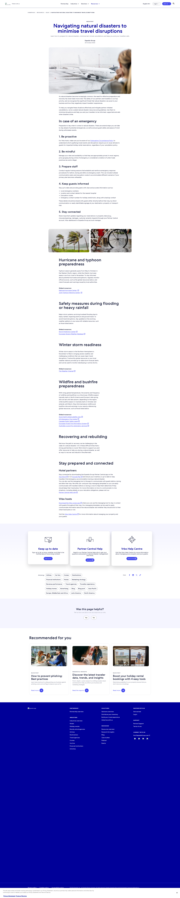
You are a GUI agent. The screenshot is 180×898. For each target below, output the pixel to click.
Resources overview (108, 729)
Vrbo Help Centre (71, 514)
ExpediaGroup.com (142, 735)
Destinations (76, 575)
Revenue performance (54, 584)
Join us (165, 4)
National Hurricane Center (68, 290)
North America (89, 593)
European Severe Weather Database (71, 334)
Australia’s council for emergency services (73, 426)
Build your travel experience (111, 717)
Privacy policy (32, 887)
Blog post (81, 588)
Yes (86, 618)
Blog (73, 588)
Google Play (76, 477)
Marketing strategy (79, 579)
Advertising (64, 588)
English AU (146, 4)
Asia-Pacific (92, 588)
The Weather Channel (66, 371)
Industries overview (76, 721)
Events (104, 743)
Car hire (57, 575)
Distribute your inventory (110, 714)
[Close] (177, 893)
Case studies (106, 737)
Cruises (66, 575)
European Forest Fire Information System (73, 424)
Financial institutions (53, 579)
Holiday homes (51, 588)
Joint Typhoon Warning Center (69, 293)
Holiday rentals (75, 726)
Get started (137, 711)
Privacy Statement (9, 896)
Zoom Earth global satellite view (70, 417)
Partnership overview (76, 711)
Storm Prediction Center (67, 332)
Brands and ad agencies (77, 729)
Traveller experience (87, 584)
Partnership (64, 3)
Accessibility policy (58, 887)
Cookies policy (44, 887)
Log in (156, 4)
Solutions (84, 3)
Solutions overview (108, 711)
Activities (73, 749)
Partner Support (138, 723)
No (94, 618)
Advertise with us (107, 720)
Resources (94, 3)
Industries (74, 3)
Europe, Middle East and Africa (57, 593)
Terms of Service (21, 896)
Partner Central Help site (67, 492)
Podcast (104, 740)
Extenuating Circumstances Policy (101, 141)
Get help (89, 560)
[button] (41, 690)
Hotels (66, 579)
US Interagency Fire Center (68, 419)
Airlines (48, 575)
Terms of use (137, 726)
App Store (62, 477)
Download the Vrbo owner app (69, 503)
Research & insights (108, 732)
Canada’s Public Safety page (68, 421)
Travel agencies (71, 584)
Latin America (76, 593)
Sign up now (48, 558)
